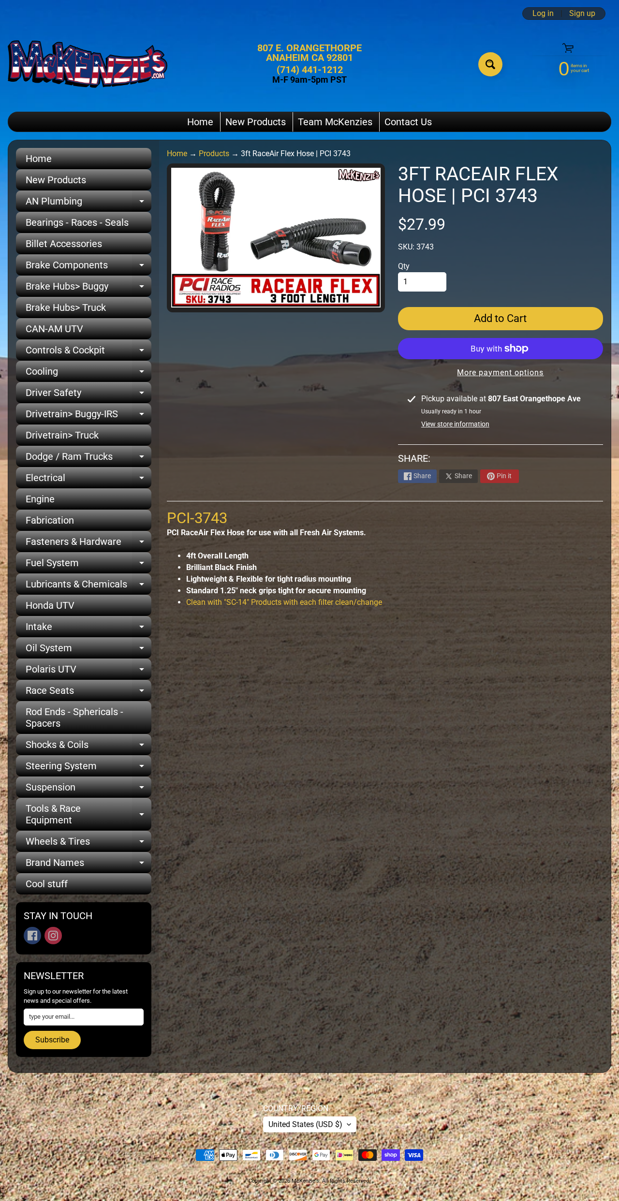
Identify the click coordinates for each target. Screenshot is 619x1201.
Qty (404, 266)
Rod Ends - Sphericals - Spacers (74, 717)
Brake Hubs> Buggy (88, 288)
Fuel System (88, 565)
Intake (88, 629)
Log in (543, 13)
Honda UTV (50, 605)
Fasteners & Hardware (88, 544)
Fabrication (50, 520)
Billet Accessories (64, 243)
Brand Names (88, 865)
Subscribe (52, 1039)
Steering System (88, 768)
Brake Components (88, 267)
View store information (455, 424)
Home (200, 122)
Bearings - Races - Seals (77, 222)
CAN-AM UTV (54, 329)
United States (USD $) (305, 1124)
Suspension (88, 789)
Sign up (582, 13)
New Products (255, 122)
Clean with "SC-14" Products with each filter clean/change (284, 602)
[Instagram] (53, 935)
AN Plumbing (88, 203)
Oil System (88, 650)
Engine (40, 499)
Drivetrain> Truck (62, 435)
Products (214, 153)
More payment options (500, 372)
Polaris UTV (88, 671)
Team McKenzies (335, 122)
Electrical (88, 480)
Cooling (88, 374)
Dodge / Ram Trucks (88, 459)
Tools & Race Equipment (88, 815)
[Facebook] (32, 935)
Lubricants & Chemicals (88, 586)
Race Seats (88, 693)
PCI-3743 (197, 518)
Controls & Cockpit (88, 352)
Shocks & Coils (88, 747)
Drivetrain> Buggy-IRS (88, 416)
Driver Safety (88, 395)
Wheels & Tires (88, 843)
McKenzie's (305, 1181)
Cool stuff (47, 884)
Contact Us (408, 122)
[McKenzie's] (87, 64)
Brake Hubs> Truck (66, 307)
